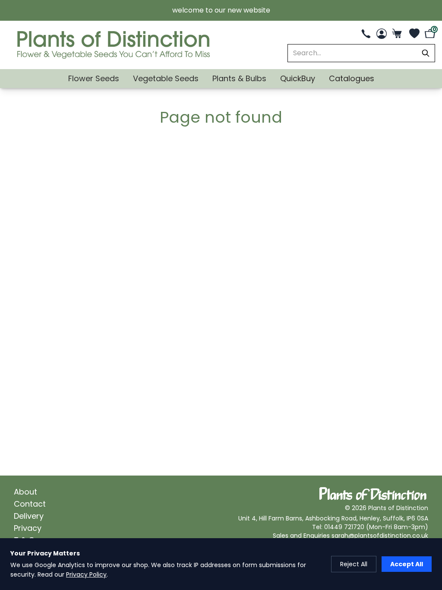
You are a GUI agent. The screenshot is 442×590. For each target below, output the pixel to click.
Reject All (353, 564)
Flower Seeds (93, 78)
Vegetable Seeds (166, 78)
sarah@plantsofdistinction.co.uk (380, 535)
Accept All (406, 564)
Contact (30, 503)
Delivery (29, 516)
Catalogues (351, 78)
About (25, 491)
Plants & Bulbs (239, 78)
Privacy (27, 528)
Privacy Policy (86, 574)
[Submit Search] (425, 53)
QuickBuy (297, 78)
